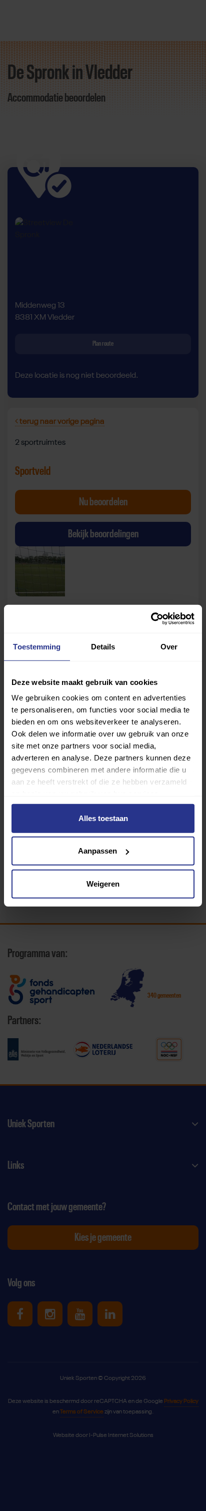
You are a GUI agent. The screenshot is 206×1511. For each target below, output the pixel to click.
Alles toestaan (103, 818)
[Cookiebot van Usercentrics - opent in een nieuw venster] (150, 618)
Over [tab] (169, 646)
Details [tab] (103, 646)
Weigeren (103, 883)
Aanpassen (97, 851)
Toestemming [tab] (36, 646)
